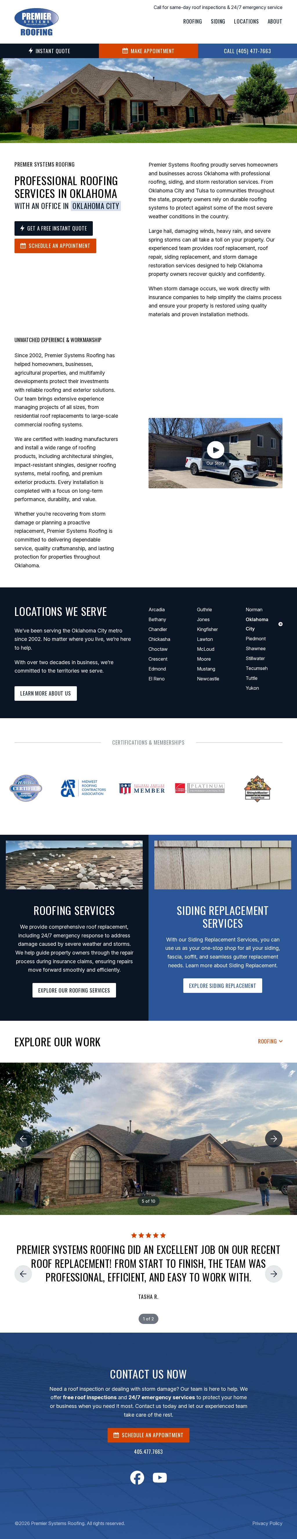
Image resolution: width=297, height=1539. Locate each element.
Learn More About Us (45, 693)
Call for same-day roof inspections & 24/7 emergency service (218, 7)
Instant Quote (53, 51)
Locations (246, 21)
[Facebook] (137, 1478)
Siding (218, 21)
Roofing (192, 21)
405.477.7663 (148, 1451)
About (275, 21)
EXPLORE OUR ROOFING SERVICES (74, 990)
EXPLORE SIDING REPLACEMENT (222, 985)
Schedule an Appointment (59, 245)
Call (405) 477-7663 (247, 51)
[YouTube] (160, 1478)
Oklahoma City (96, 206)
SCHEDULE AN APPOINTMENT (153, 1435)
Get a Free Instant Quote (57, 228)
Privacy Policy (267, 1523)
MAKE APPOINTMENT (153, 51)
